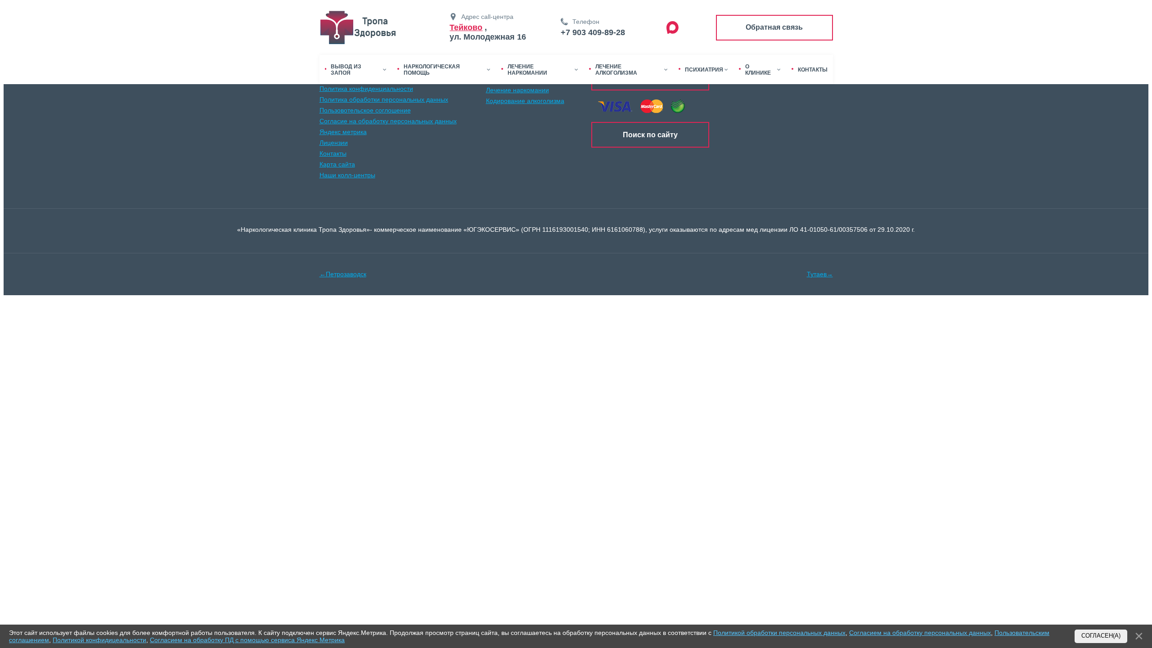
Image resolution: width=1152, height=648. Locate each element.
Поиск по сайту (650, 135)
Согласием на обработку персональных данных (920, 632)
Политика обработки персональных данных (384, 99)
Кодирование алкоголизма (525, 100)
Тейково (466, 27)
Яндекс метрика (343, 131)
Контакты (333, 153)
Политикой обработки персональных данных (779, 632)
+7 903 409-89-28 (593, 32)
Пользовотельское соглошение (365, 110)
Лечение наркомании (517, 90)
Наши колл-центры (347, 175)
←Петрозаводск (343, 274)
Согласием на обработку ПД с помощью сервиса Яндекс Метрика (247, 640)
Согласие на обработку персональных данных (388, 121)
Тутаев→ (820, 274)
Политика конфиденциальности (366, 88)
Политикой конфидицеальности (99, 640)
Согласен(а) (1100, 636)
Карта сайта (337, 164)
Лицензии (334, 142)
